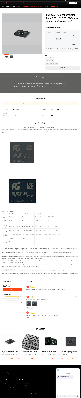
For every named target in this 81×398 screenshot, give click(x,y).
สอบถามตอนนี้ (73, 3)
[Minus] (78, 370)
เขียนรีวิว (12, 289)
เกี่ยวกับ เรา (7, 383)
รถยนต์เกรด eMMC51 (23, 385)
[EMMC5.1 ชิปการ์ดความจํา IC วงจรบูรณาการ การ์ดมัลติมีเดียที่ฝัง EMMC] (22, 33)
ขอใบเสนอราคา (41, 3)
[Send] (78, 396)
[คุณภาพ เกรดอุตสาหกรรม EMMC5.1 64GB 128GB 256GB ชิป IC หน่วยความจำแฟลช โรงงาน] (30, 342)
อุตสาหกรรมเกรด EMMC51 (16, 6)
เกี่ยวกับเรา (28, 3)
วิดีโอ (23, 3)
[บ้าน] (6, 3)
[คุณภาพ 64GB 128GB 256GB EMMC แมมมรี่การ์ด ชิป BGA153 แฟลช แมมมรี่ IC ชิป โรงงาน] (10, 342)
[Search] (66, 3)
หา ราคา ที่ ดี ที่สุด (10, 358)
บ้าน (15, 3)
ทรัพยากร (47, 3)
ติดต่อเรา (34, 3)
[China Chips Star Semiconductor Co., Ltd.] (8, 372)
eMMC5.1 (20, 381)
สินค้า (19, 3)
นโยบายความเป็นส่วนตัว (9, 387)
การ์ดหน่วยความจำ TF (23, 387)
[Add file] (57, 396)
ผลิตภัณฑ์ (7, 6)
